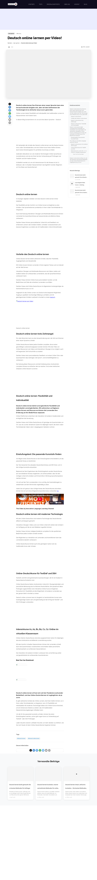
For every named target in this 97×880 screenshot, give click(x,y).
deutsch (52, 297)
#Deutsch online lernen (33, 738)
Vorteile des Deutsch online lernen (79, 118)
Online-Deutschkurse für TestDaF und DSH (78, 148)
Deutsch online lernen (76, 116)
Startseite (10, 43)
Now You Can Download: (78, 154)
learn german (11, 33)
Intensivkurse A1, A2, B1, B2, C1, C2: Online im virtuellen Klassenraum (79, 151)
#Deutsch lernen (21, 738)
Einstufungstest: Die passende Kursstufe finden (78, 138)
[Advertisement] (48, 20)
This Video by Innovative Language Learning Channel (78, 141)
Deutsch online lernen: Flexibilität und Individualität (78, 124)
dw (58, 491)
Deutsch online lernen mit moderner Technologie (79, 145)
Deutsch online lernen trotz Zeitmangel (77, 121)
